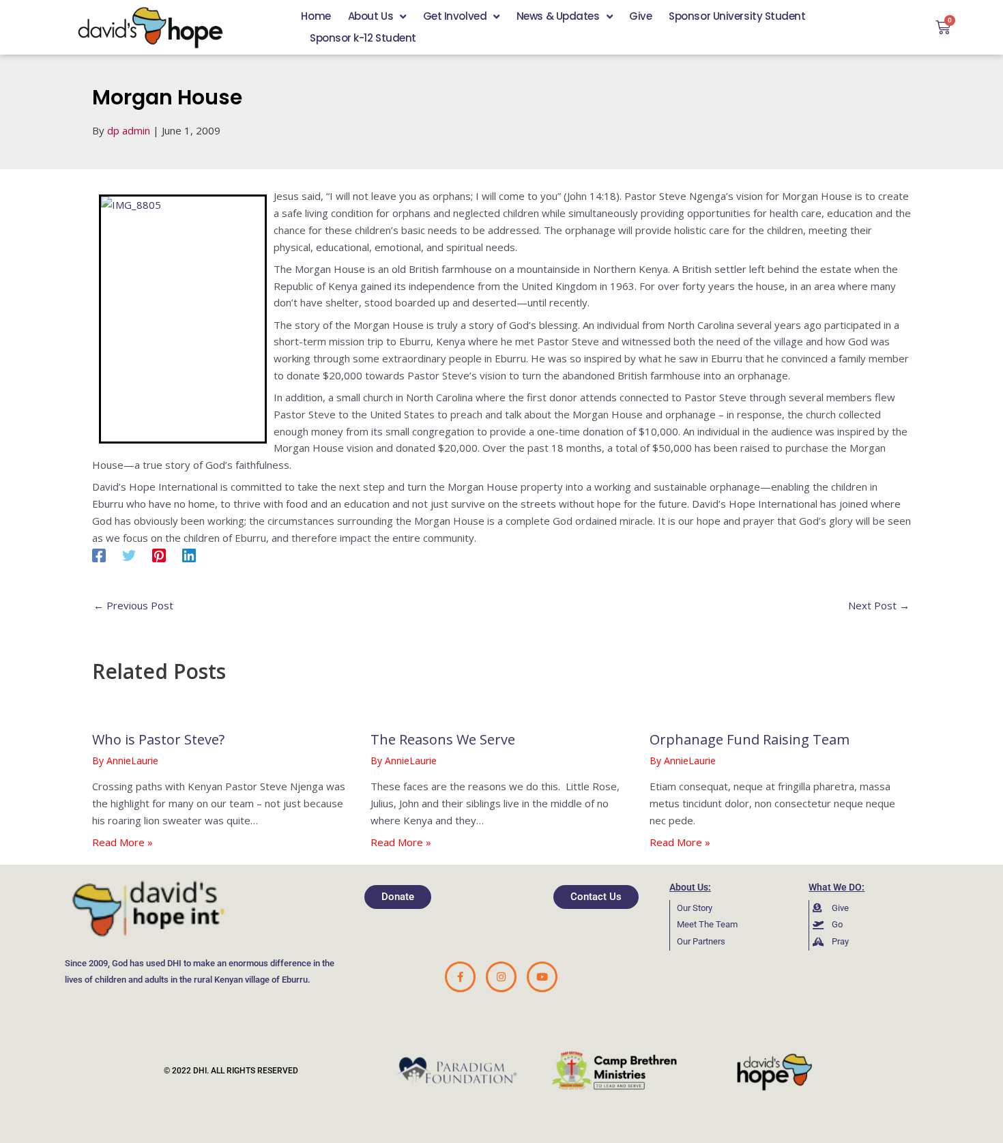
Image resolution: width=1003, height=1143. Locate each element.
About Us (370, 16)
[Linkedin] (189, 554)
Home (315, 16)
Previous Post (133, 606)
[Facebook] (99, 554)
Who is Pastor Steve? (158, 739)
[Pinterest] (159, 554)
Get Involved (455, 16)
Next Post (879, 606)
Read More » (122, 842)
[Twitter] (129, 554)
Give (640, 16)
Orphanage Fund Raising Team (749, 739)
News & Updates (558, 16)
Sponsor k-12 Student (363, 38)
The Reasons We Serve (442, 739)
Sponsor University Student (737, 16)
